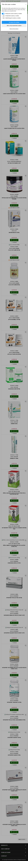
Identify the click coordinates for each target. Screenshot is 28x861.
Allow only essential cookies (14, 25)
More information (14, 29)
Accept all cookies (14, 22)
